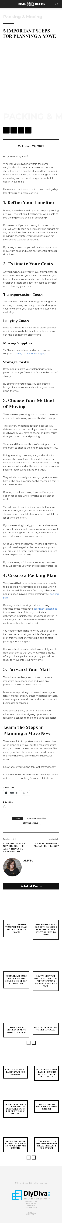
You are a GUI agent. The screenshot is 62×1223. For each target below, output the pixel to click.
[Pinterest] (21, 130)
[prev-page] (29, 1043)
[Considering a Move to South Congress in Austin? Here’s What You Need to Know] (46, 907)
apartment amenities (45, 608)
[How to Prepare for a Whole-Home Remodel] (46, 1095)
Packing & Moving (22, 17)
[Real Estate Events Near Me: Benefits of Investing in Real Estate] (46, 1060)
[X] (13, 130)
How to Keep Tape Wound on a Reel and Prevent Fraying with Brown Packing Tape (45, 981)
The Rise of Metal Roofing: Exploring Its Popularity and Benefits (15, 1144)
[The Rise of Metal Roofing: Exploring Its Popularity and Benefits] (15, 1131)
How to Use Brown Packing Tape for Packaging (15, 1072)
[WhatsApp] (28, 130)
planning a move (30, 823)
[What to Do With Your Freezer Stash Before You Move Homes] (16, 907)
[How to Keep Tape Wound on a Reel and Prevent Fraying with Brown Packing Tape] (46, 958)
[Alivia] (12, 867)
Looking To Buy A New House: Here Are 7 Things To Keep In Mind (14, 847)
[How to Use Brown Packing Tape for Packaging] (15, 1060)
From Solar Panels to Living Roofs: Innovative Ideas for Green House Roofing (15, 1109)
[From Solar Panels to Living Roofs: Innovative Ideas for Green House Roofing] (15, 1095)
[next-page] (34, 1043)
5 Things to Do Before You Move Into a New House (16, 1029)
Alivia (28, 860)
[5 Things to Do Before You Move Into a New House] (16, 1009)
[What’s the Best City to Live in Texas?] (46, 1009)
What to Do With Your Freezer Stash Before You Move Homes (16, 928)
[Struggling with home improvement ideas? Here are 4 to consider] (46, 1131)
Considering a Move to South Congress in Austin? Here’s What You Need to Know (46, 930)
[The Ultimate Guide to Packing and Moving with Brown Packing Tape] (16, 958)
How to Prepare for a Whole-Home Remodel (46, 1106)
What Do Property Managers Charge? (46, 844)
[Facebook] (6, 130)
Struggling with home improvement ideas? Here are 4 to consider (46, 1144)
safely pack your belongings (31, 353)
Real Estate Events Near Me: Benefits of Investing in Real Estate (46, 1073)
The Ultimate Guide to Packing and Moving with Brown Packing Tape (16, 980)
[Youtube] (36, 1176)
